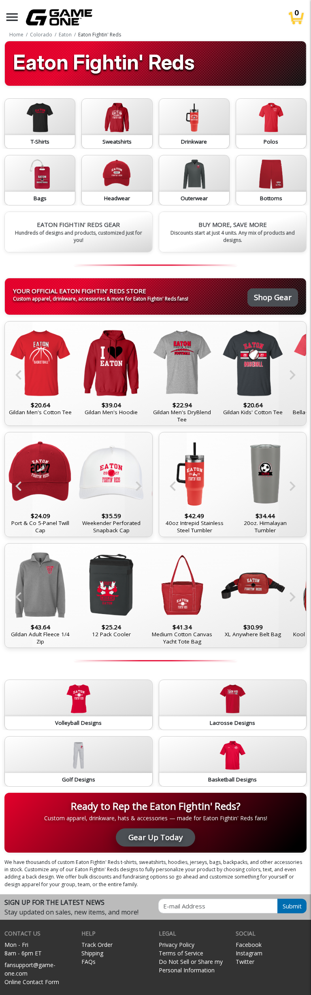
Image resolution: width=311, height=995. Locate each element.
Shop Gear (273, 297)
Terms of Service (181, 953)
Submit (292, 906)
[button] (12, 17)
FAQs (88, 961)
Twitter (245, 961)
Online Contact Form (31, 982)
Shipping (92, 953)
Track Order (97, 944)
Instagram (249, 953)
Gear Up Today (155, 837)
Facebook (249, 944)
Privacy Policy (176, 944)
